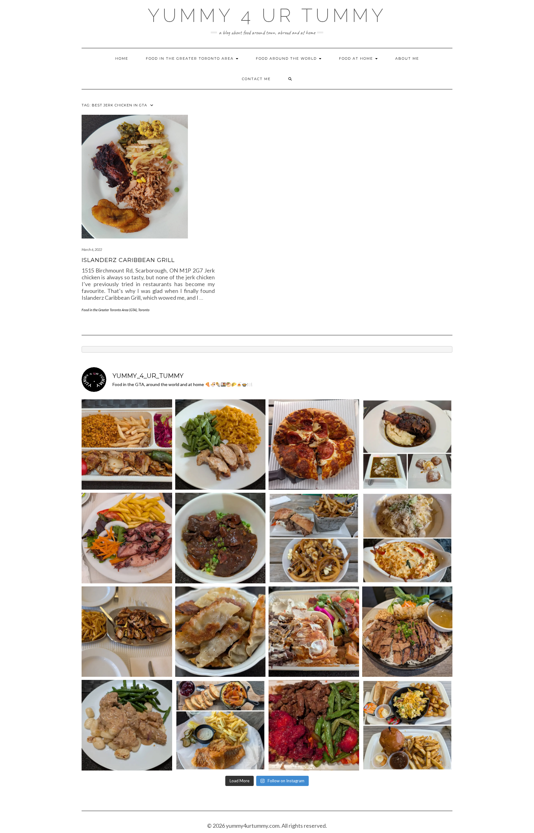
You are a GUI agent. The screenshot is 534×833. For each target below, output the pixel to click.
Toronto (144, 310)
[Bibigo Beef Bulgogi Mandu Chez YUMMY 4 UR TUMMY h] (220, 631)
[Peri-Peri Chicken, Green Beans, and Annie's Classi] (220, 444)
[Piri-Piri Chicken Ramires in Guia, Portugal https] (127, 631)
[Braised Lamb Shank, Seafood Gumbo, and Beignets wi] (407, 444)
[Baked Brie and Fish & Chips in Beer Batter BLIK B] (220, 725)
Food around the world (287, 58)
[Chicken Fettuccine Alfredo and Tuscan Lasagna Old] (407, 538)
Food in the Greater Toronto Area (190, 58)
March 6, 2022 (92, 249)
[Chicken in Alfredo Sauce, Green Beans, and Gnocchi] (127, 725)
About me (407, 58)
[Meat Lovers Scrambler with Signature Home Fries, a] (407, 725)
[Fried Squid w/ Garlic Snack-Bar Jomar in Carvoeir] (127, 538)
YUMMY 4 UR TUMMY (267, 15)
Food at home (357, 58)
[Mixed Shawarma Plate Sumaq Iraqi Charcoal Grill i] (314, 631)
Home (121, 58)
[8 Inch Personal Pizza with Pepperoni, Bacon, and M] (314, 444)
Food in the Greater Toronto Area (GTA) (109, 310)
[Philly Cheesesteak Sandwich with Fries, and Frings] (314, 538)
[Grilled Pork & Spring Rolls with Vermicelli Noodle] (407, 631)
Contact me (256, 79)
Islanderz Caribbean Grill (128, 260)
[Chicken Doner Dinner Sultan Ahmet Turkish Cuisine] (127, 444)
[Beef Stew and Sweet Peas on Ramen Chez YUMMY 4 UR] (220, 538)
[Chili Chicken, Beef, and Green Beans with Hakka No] (314, 725)
